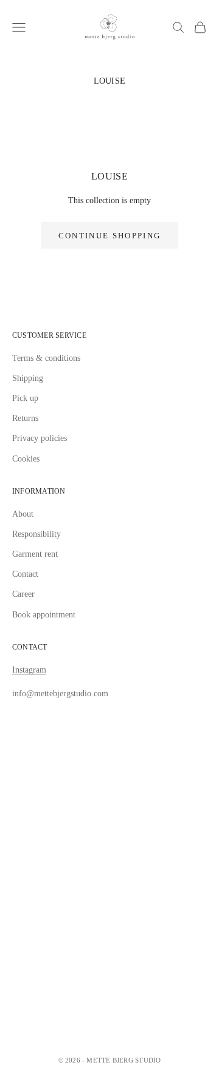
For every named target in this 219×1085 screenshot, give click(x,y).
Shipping (27, 378)
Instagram (29, 669)
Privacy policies (39, 438)
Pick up (25, 398)
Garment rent (35, 554)
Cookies (26, 458)
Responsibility (36, 534)
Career (23, 594)
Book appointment (43, 614)
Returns (25, 418)
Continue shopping (109, 235)
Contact (25, 574)
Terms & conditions (46, 358)
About (22, 514)
